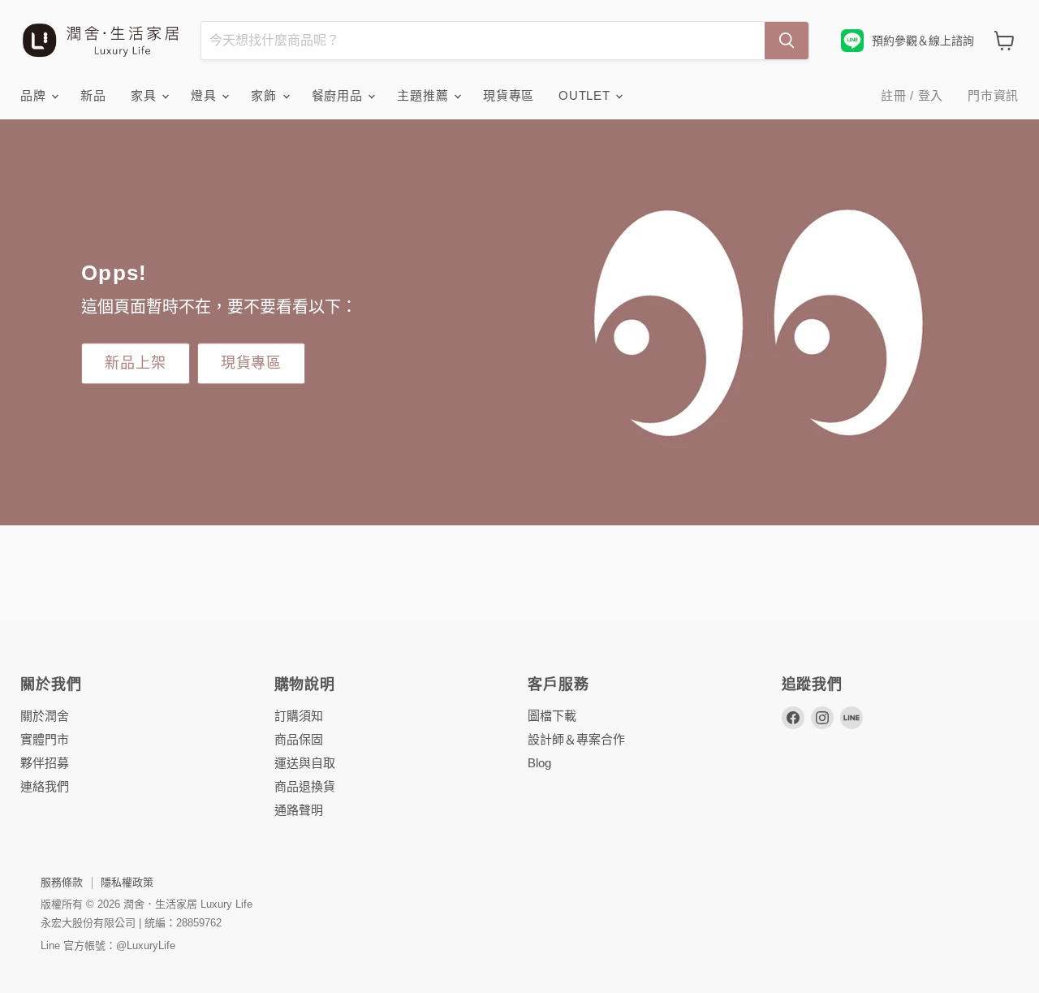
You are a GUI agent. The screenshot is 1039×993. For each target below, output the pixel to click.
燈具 (205, 95)
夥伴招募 (44, 763)
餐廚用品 (339, 95)
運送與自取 (304, 763)
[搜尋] (786, 40)
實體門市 (44, 739)
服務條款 (62, 882)
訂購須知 (298, 716)
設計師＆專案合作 (576, 739)
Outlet (586, 95)
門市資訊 (993, 95)
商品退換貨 (304, 786)
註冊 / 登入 (912, 95)
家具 (145, 95)
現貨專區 (508, 95)
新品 (93, 95)
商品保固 (298, 739)
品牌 (35, 95)
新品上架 (135, 363)
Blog (539, 763)
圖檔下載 (552, 716)
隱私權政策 (127, 882)
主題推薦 (424, 95)
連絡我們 (44, 786)
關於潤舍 (44, 716)
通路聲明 (298, 810)
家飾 (265, 95)
